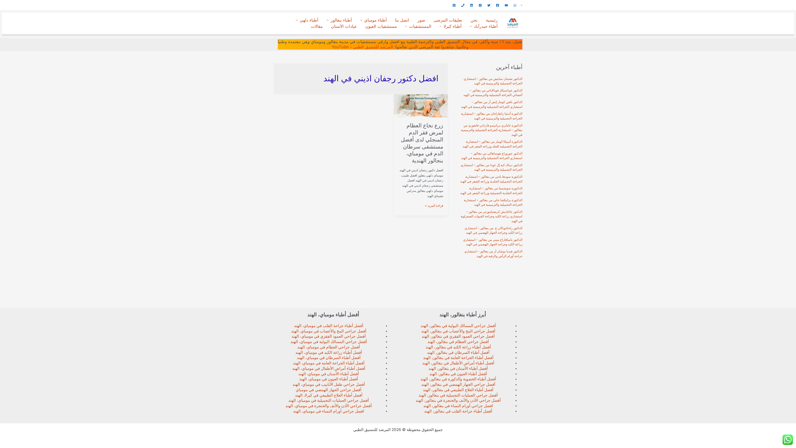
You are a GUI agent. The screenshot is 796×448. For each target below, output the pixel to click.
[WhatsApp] (515, 5)
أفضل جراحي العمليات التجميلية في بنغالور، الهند (458, 395)
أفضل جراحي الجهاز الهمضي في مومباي (328, 389)
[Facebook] (497, 5)
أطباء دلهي (309, 20)
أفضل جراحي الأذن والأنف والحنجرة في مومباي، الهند (328, 405)
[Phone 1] (462, 5)
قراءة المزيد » (434, 205)
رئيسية (492, 20)
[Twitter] (488, 5)
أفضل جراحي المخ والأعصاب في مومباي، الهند (328, 331)
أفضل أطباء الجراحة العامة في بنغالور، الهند (458, 357)
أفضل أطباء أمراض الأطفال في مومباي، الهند (328, 368)
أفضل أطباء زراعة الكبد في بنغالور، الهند (458, 347)
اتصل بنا (402, 20)
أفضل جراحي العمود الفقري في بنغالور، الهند (458, 336)
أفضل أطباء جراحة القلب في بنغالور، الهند (458, 411)
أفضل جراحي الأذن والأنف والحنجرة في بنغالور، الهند (458, 400)
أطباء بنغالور (341, 20)
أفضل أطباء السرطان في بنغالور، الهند (458, 352)
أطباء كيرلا (453, 26)
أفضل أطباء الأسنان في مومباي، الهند (328, 373)
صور (421, 20)
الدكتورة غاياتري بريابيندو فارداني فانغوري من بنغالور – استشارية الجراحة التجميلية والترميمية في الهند (491, 130)
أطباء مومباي (375, 20)
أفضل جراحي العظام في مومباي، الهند (328, 347)
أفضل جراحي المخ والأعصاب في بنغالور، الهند (458, 331)
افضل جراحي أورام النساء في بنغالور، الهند (458, 405)
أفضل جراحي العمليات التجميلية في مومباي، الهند (328, 400)
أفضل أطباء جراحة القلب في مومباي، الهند (328, 325)
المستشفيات (420, 26)
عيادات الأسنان (344, 26)
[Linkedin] (471, 5)
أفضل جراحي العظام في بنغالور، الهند (458, 341)
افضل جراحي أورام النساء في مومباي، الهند (328, 411)
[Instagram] (480, 5)
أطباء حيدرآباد (486, 26)
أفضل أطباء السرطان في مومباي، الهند (328, 357)
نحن (474, 20)
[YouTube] (506, 5)
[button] (521, 5)
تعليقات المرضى (447, 20)
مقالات (317, 26)
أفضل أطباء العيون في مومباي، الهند (328, 379)
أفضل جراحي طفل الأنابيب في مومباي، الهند (328, 384)
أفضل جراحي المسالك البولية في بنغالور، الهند (458, 325)
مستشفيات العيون (381, 26)
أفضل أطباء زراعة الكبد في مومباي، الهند (328, 352)
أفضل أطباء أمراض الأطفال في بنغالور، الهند (458, 363)
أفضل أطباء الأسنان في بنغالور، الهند (458, 368)
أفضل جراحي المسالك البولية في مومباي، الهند (328, 341)
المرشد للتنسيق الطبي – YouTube (362, 46)
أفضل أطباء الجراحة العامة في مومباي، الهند (328, 363)
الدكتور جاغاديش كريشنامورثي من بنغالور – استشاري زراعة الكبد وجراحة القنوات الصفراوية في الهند (491, 216)
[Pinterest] (454, 5)
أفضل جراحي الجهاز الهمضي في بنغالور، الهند (458, 384)
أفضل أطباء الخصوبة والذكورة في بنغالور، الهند (458, 379)
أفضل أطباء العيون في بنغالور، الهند (458, 373)
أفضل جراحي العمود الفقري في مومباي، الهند (328, 336)
